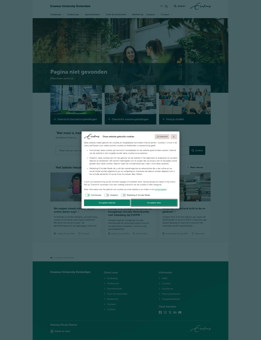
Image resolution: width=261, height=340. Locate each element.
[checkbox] (92, 195)
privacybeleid (160, 189)
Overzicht (163, 137)
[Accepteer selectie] (174, 136)
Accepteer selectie (107, 203)
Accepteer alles (154, 203)
